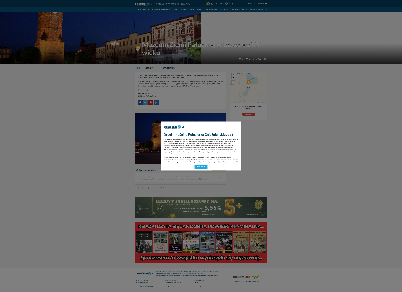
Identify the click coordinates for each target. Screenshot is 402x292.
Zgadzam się (201, 166)
